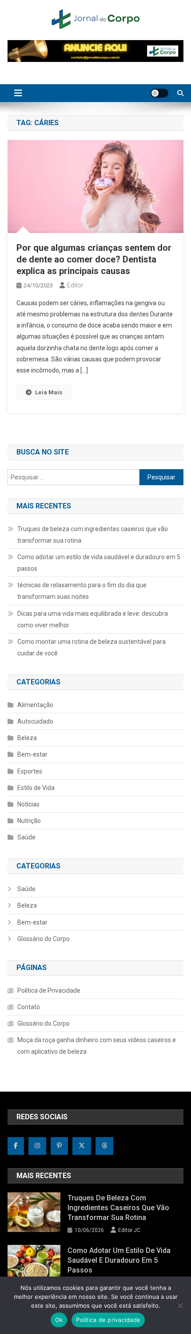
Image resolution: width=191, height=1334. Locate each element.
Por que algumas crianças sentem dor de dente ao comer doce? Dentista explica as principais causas (93, 259)
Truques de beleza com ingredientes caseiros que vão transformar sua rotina (92, 534)
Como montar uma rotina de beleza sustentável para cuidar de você (91, 647)
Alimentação (35, 704)
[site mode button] (159, 93)
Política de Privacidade (48, 990)
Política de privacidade (108, 1319)
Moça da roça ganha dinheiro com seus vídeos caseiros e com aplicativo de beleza (96, 1045)
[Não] (179, 1305)
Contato (28, 1007)
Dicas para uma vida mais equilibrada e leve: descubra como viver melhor (92, 619)
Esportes (29, 771)
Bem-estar (32, 754)
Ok (59, 1319)
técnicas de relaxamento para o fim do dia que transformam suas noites (82, 590)
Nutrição (29, 820)
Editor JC (129, 1230)
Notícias (28, 804)
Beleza (27, 737)
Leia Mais (48, 392)
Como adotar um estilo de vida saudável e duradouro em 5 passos (98, 562)
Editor (75, 285)
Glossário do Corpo (43, 938)
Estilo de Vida (36, 787)
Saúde (26, 837)
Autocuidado (35, 721)
